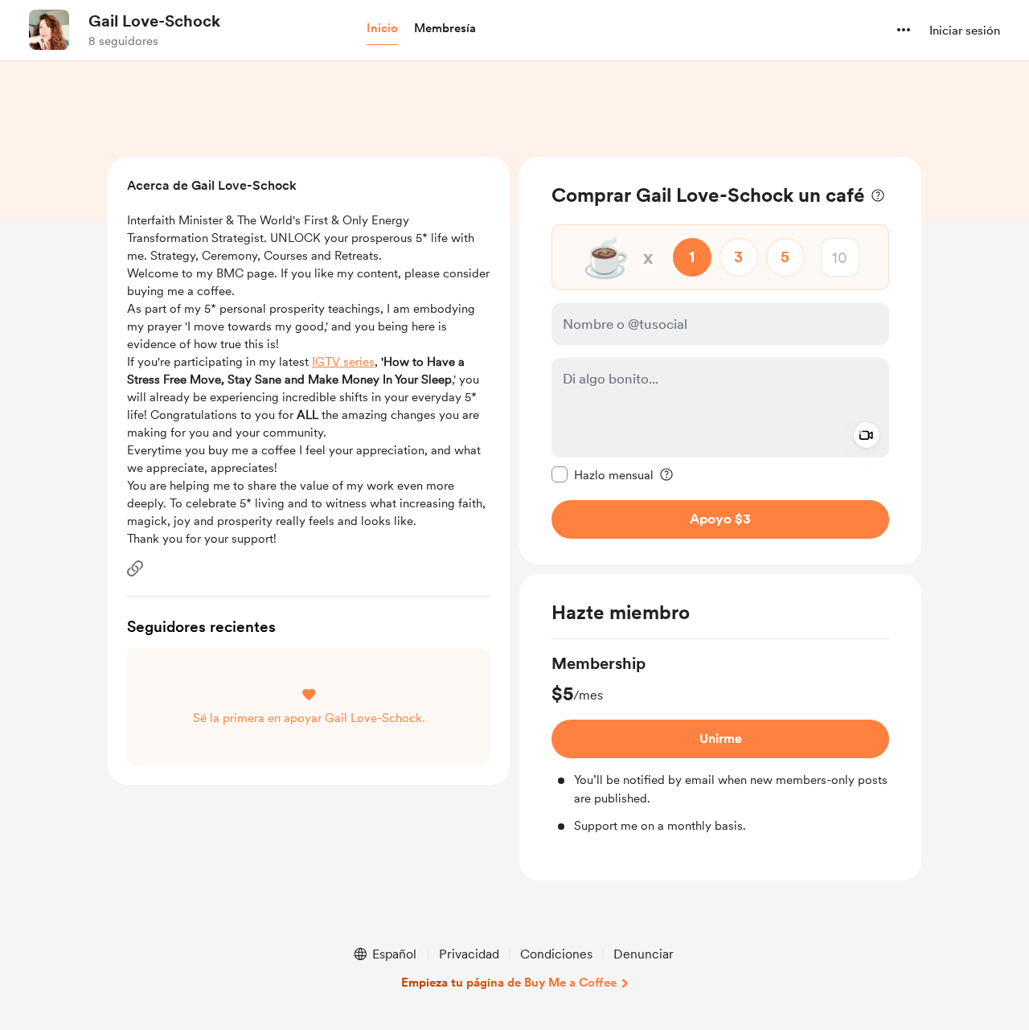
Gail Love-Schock (154, 21)
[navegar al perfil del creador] (49, 30)
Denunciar (643, 954)
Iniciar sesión (964, 30)
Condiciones (556, 954)
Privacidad (469, 954)
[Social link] (135, 568)
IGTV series (343, 362)
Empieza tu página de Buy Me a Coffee (509, 982)
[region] (720, 360)
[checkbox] (602, 474)
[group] (720, 743)
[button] (382, 29)
